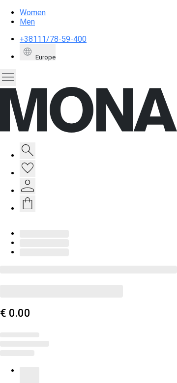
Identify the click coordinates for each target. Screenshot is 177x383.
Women (33, 12)
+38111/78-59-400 (53, 39)
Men (27, 22)
